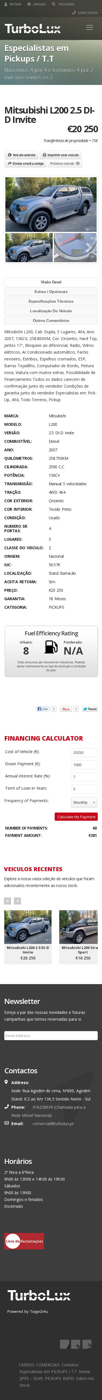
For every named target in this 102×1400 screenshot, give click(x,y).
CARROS (26, 1364)
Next (17, 901)
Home (84, 1371)
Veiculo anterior (24, 155)
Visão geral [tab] (51, 282)
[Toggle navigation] (89, 27)
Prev (7, 901)
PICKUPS (53, 1378)
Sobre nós (85, 1378)
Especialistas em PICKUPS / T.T (48, 1371)
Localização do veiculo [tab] (51, 311)
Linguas (39, 4)
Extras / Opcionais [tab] (51, 291)
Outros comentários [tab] (51, 320)
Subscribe (16, 1049)
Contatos (69, 1364)
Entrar (15, 4)
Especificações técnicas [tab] (51, 301)
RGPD (68, 1378)
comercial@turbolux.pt (53, 1123)
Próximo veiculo (62, 164)
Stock (25, 1385)
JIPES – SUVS (31, 1378)
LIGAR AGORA (87, 13)
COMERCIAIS (48, 1364)
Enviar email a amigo (28, 164)
